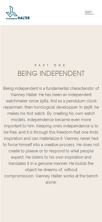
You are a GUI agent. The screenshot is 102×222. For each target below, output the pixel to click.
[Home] (18, 18)
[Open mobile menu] (90, 12)
